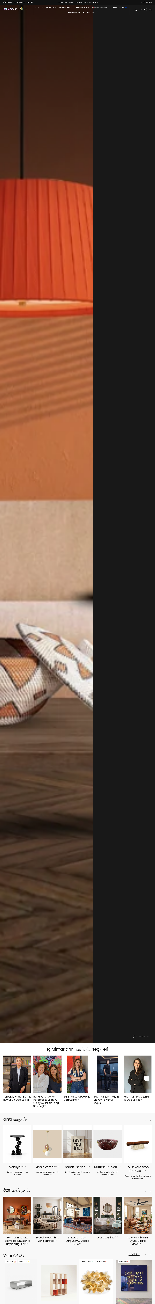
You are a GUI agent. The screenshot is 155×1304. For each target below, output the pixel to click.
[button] (136, 10)
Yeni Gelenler (74, 12)
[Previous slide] (4, 524)
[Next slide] (150, 524)
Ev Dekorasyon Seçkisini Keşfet (124, 531)
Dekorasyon (81, 7)
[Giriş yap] (141, 10)
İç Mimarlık (88, 12)
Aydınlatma (64, 7)
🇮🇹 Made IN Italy (99, 7)
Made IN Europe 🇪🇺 (118, 7)
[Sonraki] (146, 1078)
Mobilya (50, 7)
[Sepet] (150, 10)
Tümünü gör (134, 1254)
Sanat (38, 7)
